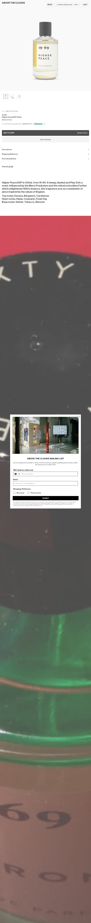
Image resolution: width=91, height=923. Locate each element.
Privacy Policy (33, 505)
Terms (40, 505)
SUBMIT (45, 498)
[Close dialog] (78, 416)
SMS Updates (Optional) (23, 470)
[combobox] (16, 474)
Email (15, 479)
